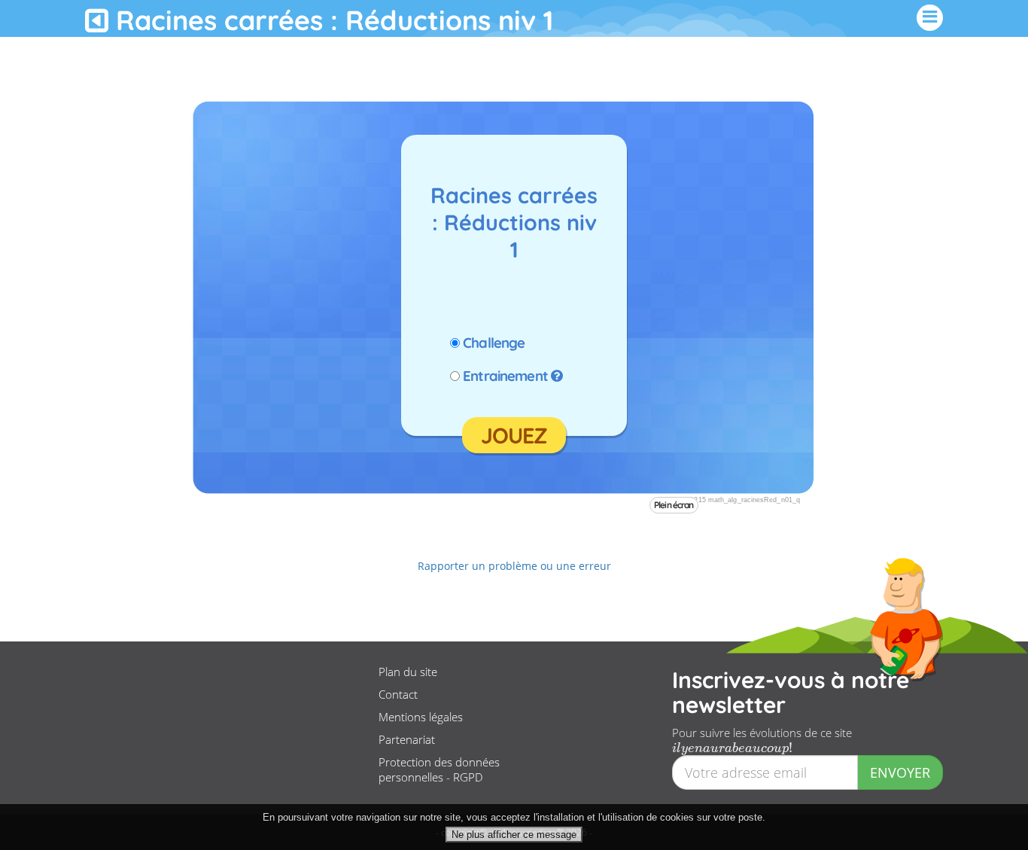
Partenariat (407, 739)
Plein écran (674, 504)
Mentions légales (421, 716)
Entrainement (505, 376)
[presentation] (732, 747)
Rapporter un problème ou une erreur (514, 566)
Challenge (494, 343)
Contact (398, 694)
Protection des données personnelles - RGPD (439, 769)
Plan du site (408, 671)
